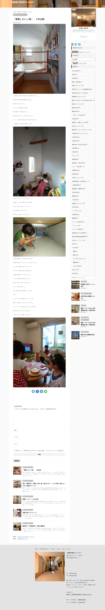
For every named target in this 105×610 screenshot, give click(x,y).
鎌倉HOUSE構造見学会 (88, 334)
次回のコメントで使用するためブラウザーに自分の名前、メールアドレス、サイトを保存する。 (40, 450)
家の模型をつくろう (23, 539)
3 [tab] (83, 42)
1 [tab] (80, 42)
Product (59, 6)
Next (94, 25)
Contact (85, 6)
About (19, 6)
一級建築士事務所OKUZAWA (22, 2)
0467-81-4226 (73, 573)
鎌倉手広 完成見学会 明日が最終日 (34, 526)
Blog (72, 6)
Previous (72, 25)
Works (45, 6)
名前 (15, 430)
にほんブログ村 (83, 63)
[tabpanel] (83, 24)
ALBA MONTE (81, 602)
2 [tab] (82, 42)
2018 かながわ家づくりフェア (26, 537)
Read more (84, 36)
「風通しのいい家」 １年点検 (32, 470)
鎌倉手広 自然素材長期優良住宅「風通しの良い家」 (79, 594)
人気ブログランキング (84, 52)
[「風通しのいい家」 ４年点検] (41, 391)
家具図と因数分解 (83, 28)
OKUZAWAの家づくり (32, 6)
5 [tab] (87, 42)
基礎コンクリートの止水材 (30, 499)
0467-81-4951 (73, 575)
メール (16, 437)
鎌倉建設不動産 (82, 599)
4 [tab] (85, 42)
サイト (15, 443)
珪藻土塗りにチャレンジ (30, 512)
